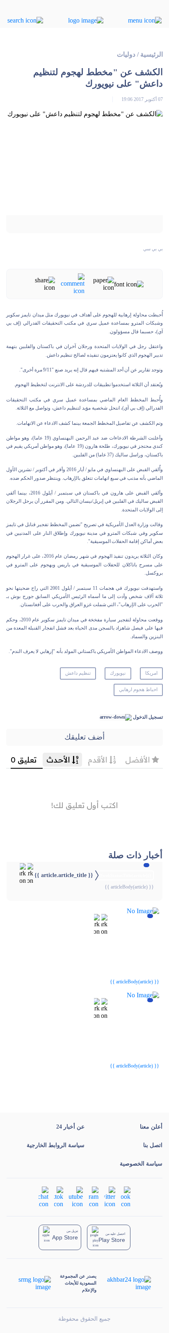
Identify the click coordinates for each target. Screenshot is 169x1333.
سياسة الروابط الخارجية (55, 1145)
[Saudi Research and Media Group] (34, 1283)
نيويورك (118, 673)
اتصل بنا (152, 1145)
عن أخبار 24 (70, 1127)
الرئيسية (151, 54)
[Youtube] (76, 1196)
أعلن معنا (151, 1127)
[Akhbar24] (123, 1283)
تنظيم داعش (78, 673)
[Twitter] (109, 1196)
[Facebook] (125, 1196)
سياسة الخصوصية (141, 1164)
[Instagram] (93, 1196)
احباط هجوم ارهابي (138, 689)
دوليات (126, 54)
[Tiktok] (58, 1196)
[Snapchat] (43, 1196)
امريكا (151, 673)
